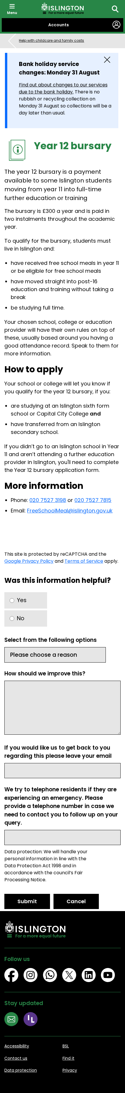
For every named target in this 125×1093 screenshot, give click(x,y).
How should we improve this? (44, 673)
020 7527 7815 (92, 500)
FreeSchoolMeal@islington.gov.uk (69, 510)
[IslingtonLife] (33, 1020)
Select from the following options (50, 640)
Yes (21, 600)
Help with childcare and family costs (51, 40)
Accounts (58, 25)
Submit (27, 901)
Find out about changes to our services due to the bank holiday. (63, 88)
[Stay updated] (14, 1020)
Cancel (76, 901)
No (20, 618)
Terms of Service (84, 561)
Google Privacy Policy (28, 561)
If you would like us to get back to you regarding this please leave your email (58, 752)
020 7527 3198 (47, 500)
